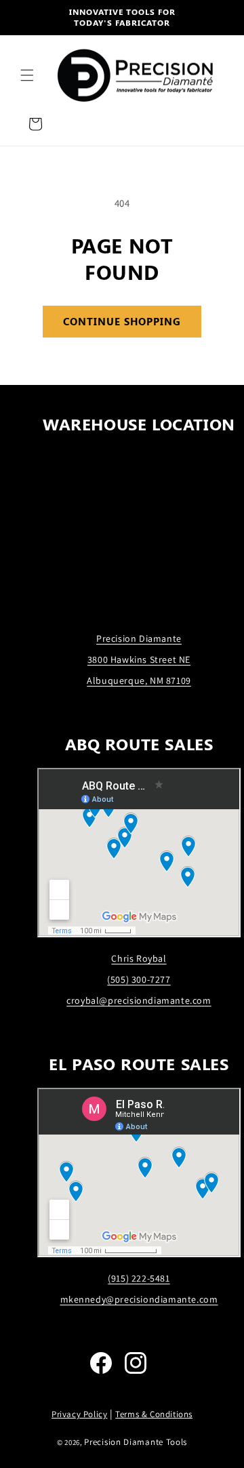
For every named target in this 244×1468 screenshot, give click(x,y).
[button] (27, 75)
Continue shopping (122, 321)
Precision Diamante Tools (135, 1442)
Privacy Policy (79, 1414)
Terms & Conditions (153, 1414)
